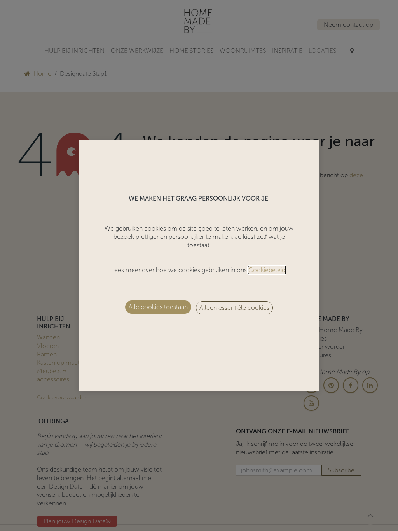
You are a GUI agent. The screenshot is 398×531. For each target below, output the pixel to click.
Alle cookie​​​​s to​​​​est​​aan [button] (158, 307)
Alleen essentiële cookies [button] (234, 307)
